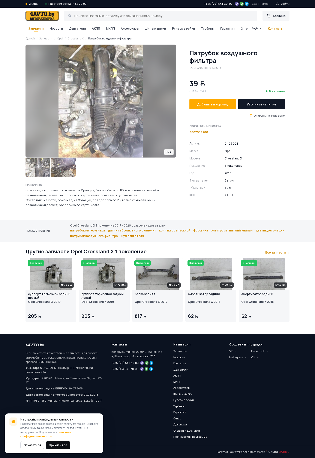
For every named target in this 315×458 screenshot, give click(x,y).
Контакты (179, 363)
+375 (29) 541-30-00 (218, 4)
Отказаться (32, 445)
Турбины (207, 28)
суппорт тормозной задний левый (102, 296)
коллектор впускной (174, 230)
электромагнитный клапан (232, 230)
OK (253, 357)
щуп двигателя (132, 236)
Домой (30, 38)
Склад (33, 4)
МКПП (110, 28)
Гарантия (227, 28)
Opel (60, 38)
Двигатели (77, 28)
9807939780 (198, 132)
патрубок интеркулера (87, 230)
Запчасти (36, 28)
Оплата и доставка (186, 430)
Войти (285, 4)
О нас (245, 28)
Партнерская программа (190, 436)
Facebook (258, 351)
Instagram (236, 357)
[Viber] (237, 4)
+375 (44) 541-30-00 (124, 369)
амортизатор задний (204, 294)
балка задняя (145, 294)
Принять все (58, 445)
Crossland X (76, 38)
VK (231, 351)
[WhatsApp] (242, 4)
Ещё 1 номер (260, 4)
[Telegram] (247, 4)
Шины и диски (155, 28)
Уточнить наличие (261, 104)
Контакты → (277, 28)
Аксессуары (130, 28)
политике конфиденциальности (45, 434)
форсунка (200, 230)
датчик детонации (270, 230)
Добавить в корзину (212, 104)
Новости (56, 28)
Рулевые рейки (183, 28)
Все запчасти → (277, 252)
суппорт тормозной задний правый (49, 296)
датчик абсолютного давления (132, 230)
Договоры (180, 424)
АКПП (96, 28)
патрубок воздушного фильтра (94, 236)
